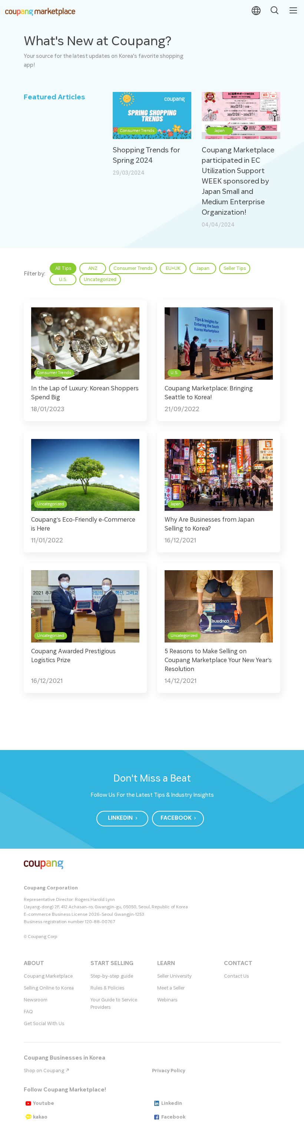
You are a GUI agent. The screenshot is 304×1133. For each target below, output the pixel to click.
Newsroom (35, 999)
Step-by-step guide (111, 976)
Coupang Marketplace (48, 976)
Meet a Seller (171, 988)
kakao (40, 1117)
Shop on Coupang (44, 1070)
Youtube (43, 1103)
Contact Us (236, 976)
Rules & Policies (107, 988)
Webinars (167, 999)
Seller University (174, 976)
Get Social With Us (44, 1023)
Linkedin (171, 1103)
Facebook (173, 1117)
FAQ (28, 1011)
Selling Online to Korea (49, 988)
